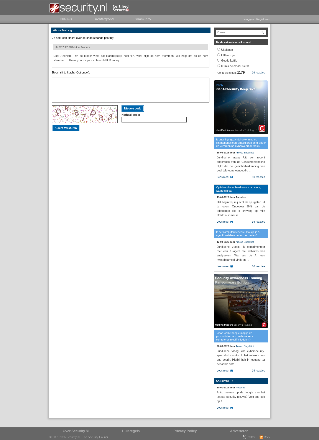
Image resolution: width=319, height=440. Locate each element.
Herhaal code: (131, 114)
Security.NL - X (224, 381)
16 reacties (258, 72)
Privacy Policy (185, 431)
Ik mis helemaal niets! (235, 66)
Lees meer (223, 177)
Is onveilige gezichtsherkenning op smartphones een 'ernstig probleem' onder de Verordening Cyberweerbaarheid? (241, 143)
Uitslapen (227, 49)
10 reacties (258, 177)
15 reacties (258, 370)
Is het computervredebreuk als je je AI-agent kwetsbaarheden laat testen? (238, 234)
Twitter (251, 437)
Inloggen (248, 19)
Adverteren (239, 431)
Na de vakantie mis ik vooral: (234, 42)
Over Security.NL (76, 431)
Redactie (240, 387)
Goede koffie (229, 60)
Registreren (263, 19)
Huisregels (131, 431)
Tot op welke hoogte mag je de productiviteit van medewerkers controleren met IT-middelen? (234, 336)
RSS (267, 437)
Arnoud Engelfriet (245, 152)
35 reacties (258, 221)
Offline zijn (228, 55)
